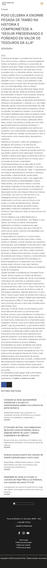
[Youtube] (28, 533)
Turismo (4, 9)
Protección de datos (23, 547)
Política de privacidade (24, 542)
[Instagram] (23, 533)
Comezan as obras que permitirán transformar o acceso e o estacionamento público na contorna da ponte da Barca (23, 403)
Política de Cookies (23, 545)
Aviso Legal (23, 540)
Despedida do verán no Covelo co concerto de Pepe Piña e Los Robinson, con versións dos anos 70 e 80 (23, 480)
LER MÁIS (7, 420)
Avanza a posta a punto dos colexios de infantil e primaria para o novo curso (23, 456)
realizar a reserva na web (24, 378)
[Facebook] (19, 533)
